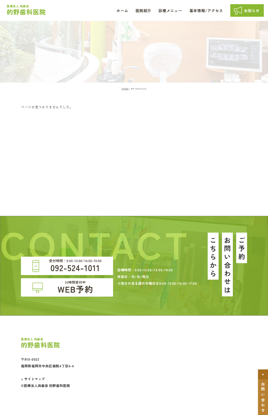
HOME (125, 88)
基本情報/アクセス (206, 10)
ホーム (122, 10)
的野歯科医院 (26, 10)
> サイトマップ (33, 378)
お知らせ (252, 10)
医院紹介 (143, 10)
